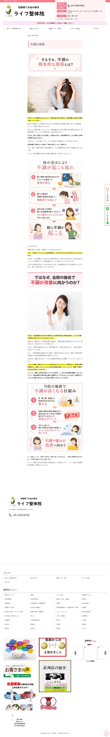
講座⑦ (7, 624)
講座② (33, 628)
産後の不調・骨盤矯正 (37, 611)
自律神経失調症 (35, 620)
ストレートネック (62, 611)
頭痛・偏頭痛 (86, 611)
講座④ (84, 624)
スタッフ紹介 (75, 28)
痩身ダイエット (9, 595)
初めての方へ (34, 28)
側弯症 (84, 599)
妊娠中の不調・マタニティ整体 (14, 611)
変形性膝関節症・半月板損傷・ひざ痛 (67, 607)
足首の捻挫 (85, 603)
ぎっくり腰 (60, 595)
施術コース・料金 (55, 28)
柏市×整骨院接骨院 (19, 723)
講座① (58, 628)
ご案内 (84, 620)
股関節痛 (7, 603)
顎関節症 (7, 620)
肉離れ (58, 603)
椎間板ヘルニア (86, 595)
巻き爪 (58, 620)
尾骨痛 (84, 607)
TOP (29, 35)
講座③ (7, 628)
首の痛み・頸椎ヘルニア (12, 616)
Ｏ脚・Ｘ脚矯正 (61, 616)
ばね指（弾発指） (36, 607)
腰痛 (32, 595)
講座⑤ (58, 624)
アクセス (96, 28)
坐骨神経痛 (8, 599)
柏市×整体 (20, 719)
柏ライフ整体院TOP (14, 28)
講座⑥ (33, 624)
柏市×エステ (19, 721)
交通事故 (84, 616)
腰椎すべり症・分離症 (63, 599)
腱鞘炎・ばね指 (9, 607)
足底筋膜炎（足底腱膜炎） (38, 603)
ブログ (84, 628)
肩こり (33, 616)
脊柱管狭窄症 (34, 599)
